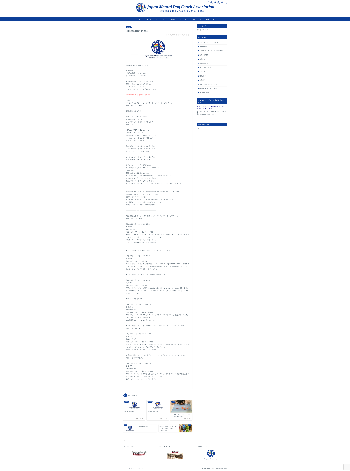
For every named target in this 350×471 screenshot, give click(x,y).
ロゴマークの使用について (208, 67)
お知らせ (129, 27)
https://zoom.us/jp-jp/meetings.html (138, 95)
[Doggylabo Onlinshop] (175, 455)
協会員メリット (204, 76)
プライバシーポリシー (130, 468)
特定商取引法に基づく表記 (208, 88)
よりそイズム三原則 (203, 30)
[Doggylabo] (139, 453)
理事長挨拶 (210, 19)
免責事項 (140, 468)
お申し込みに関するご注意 (208, 84)
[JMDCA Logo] (211, 454)
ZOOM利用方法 (204, 92)
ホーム (138, 19)
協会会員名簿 (203, 63)
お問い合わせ (197, 19)
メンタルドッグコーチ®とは (155, 19)
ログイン (199, 128)
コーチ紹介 (184, 19)
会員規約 (202, 80)
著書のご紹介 (203, 55)
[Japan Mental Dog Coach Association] (175, 14)
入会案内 (172, 19)
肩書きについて (204, 59)
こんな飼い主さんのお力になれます (211, 50)
